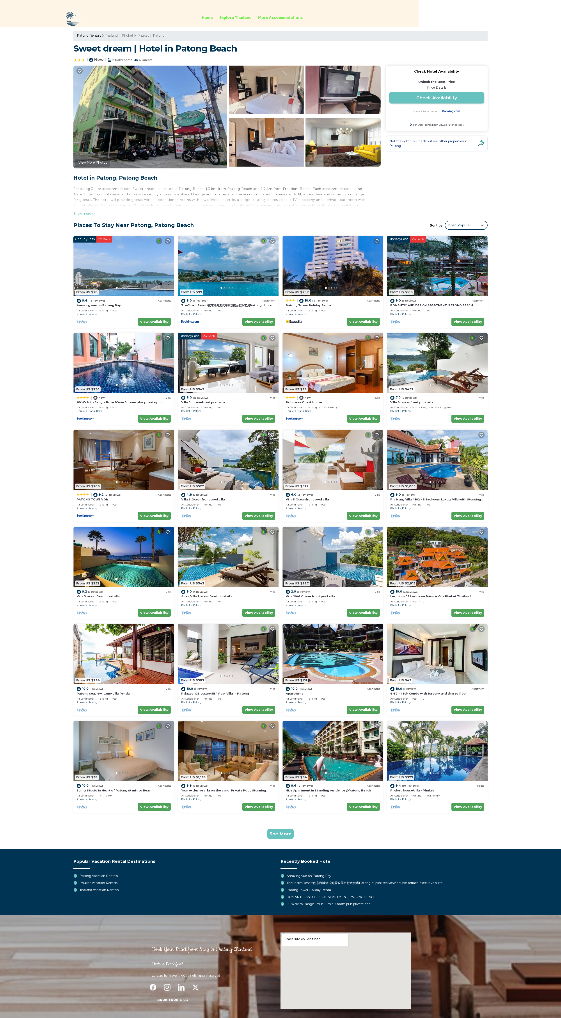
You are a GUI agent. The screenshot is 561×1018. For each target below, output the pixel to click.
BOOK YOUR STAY (173, 1000)
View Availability (154, 322)
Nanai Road (95, 411)
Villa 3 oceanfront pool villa (98, 596)
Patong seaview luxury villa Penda (103, 693)
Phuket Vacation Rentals (98, 883)
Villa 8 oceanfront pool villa (411, 402)
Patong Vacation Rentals (99, 876)
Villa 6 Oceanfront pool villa (203, 499)
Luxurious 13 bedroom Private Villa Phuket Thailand (430, 596)
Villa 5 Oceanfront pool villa (307, 499)
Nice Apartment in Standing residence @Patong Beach (328, 790)
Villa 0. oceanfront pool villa (203, 402)
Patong (159, 36)
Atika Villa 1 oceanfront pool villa (207, 596)
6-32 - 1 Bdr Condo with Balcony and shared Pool (428, 693)
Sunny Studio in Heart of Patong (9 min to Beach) (115, 790)
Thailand (111, 36)
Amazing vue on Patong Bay (99, 305)
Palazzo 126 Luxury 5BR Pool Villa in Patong (215, 693)
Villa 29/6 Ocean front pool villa (310, 596)
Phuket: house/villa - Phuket (412, 790)
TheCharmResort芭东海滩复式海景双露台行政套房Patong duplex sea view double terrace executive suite (365, 883)
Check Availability (436, 97)
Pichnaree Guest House (304, 402)
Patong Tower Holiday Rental (309, 305)
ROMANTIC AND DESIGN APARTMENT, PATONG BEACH (431, 305)
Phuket (127, 36)
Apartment (294, 693)
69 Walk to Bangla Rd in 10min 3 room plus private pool (120, 402)
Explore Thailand (235, 17)
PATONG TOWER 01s (93, 499)
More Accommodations (280, 17)
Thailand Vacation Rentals (99, 890)
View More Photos (92, 162)
